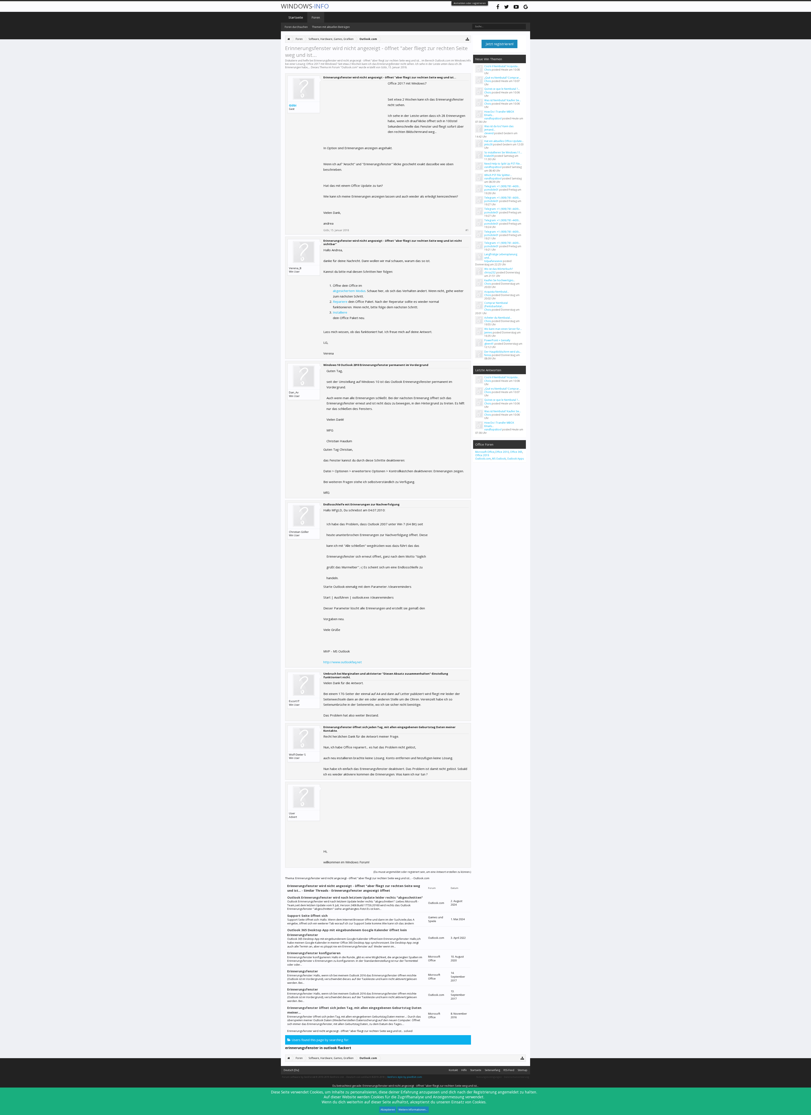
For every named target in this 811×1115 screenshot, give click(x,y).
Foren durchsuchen (296, 27)
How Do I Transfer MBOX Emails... (499, 113)
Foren (316, 17)
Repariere (340, 301)
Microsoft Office (484, 452)
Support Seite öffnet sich (307, 915)
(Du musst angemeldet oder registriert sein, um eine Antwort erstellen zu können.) (422, 872)
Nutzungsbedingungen (489, 1076)
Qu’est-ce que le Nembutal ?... (502, 89)
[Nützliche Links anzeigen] (467, 39)
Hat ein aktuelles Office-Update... (504, 141)
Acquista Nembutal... (496, 291)
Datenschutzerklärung (516, 1076)
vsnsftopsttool (493, 118)
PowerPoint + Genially (497, 340)
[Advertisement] (355, 107)
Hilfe (464, 1070)
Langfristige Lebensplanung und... (500, 255)
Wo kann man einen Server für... (503, 329)
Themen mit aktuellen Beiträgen (331, 27)
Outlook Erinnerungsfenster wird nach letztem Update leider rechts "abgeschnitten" (355, 897)
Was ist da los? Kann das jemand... (498, 127)
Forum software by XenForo (313, 1076)
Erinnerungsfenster (302, 971)
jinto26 (488, 144)
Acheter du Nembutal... (498, 317)
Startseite (295, 17)
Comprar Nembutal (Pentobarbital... (496, 304)
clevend (489, 133)
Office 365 (516, 452)
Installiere (340, 312)
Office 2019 (482, 455)
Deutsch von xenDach (365, 1076)
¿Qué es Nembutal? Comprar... (502, 77)
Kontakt (453, 1070)
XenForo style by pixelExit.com (404, 1076)
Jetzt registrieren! (499, 44)
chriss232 (490, 272)
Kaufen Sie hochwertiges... (499, 280)
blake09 (489, 156)
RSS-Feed (508, 1070)
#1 (467, 230)
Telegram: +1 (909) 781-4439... (502, 186)
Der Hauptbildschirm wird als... (502, 351)
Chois (487, 69)
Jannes (488, 332)
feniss (487, 355)
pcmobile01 (491, 189)
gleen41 (489, 343)
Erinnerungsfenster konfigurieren (313, 953)
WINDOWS (305, 6)
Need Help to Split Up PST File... (503, 163)
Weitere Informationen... (413, 1109)
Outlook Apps (515, 458)
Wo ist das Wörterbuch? (498, 269)
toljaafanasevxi (493, 261)
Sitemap (522, 1070)
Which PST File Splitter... (498, 175)
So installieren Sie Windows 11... (503, 152)
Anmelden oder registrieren (470, 3)
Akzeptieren (388, 1109)
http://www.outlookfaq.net (342, 662)
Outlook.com (349, 67)
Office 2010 (502, 452)
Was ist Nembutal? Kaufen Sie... (502, 100)
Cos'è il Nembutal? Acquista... (501, 66)
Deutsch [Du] (291, 1070)
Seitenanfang (492, 1070)
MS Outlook (499, 458)
